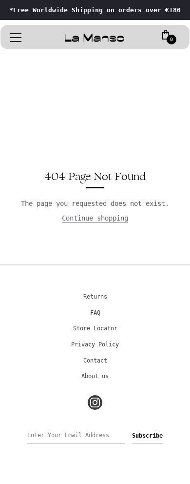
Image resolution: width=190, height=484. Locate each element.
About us (95, 376)
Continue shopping (95, 218)
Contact (95, 360)
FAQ (95, 312)
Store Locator (95, 328)
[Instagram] (95, 402)
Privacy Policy (95, 344)
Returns (95, 296)
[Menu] (16, 37)
